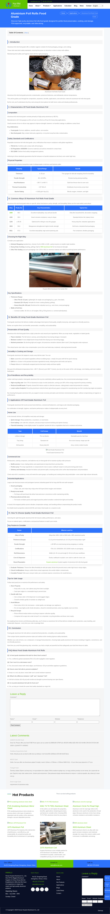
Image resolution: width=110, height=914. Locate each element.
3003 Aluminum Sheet (82, 827)
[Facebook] (103, 0)
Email (35, 719)
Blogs (58, 887)
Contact (88, 6)
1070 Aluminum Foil (15, 827)
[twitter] (104, 0)
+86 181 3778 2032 (47, 1)
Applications (57, 6)
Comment (13, 697)
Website (57, 719)
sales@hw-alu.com (35, 1)
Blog (75, 6)
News (82, 6)
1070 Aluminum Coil (48, 848)
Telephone (80, 719)
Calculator (68, 6)
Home (31, 6)
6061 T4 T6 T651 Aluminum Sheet (54, 806)
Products (46, 6)
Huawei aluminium (52, 562)
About (37, 6)
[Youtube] (107, 0)
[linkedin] (106, 0)
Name (12, 719)
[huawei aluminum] (13, 4)
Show (26, 32)
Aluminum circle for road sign (86, 806)
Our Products (60, 882)
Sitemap (100, 910)
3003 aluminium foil (46, 247)
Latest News (60, 890)
